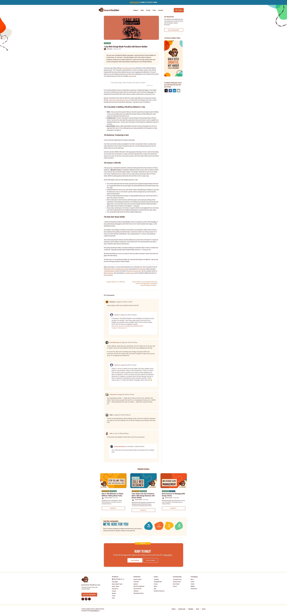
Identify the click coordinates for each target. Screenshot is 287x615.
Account (160, 10)
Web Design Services (139, 593)
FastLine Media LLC (94, 610)
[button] (166, 90)
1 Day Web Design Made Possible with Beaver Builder (127, 82)
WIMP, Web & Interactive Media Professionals (116, 269)
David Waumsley (114, 342)
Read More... (113, 508)
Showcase (136, 591)
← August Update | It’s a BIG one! (115, 282)
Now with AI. (168, 555)
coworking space (129, 273)
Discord (175, 586)
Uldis (111, 433)
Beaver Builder (105, 491)
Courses (156, 584)
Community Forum (177, 579)
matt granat (113, 394)
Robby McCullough (119, 446)
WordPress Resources (159, 591)
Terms (197, 609)
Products (135, 10)
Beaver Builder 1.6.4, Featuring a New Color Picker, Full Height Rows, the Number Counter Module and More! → (144, 283)
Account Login (181, 609)
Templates (156, 579)
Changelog (190, 609)
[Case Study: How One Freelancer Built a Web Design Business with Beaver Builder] (143, 480)
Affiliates (193, 586)
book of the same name (134, 271)
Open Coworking (108, 275)
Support (173, 609)
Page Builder (115, 581)
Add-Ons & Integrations (139, 586)
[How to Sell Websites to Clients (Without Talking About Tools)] (113, 480)
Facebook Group (177, 581)
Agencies (136, 584)
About (192, 579)
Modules (114, 593)
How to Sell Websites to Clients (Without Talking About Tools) (112, 495)
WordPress (172, 491)
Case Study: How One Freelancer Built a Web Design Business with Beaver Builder (143, 496)
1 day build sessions (127, 68)
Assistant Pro (115, 588)
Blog (155, 588)
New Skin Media (141, 269)
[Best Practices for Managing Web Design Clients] (173, 480)
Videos (155, 586)
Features (114, 591)
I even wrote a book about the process (119, 100)
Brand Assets (194, 588)
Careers (192, 581)
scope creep (132, 76)
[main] (143, 294)
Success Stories (137, 588)
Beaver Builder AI (134, 2)
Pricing (148, 10)
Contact (192, 584)
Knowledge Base (158, 581)
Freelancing (107, 43)
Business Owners (137, 579)
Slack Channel (176, 584)
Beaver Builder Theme (117, 584)
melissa (116, 315)
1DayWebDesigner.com (110, 271)
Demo (142, 10)
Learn (154, 10)
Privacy (204, 609)
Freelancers (136, 581)
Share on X (150, 85)
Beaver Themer (115, 586)
